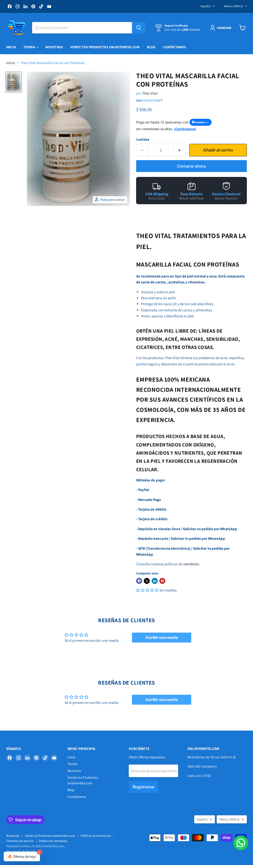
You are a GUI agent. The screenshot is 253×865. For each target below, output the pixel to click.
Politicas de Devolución (96, 836)
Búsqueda (13, 836)
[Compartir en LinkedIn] (155, 581)
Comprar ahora (191, 166)
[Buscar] (138, 27)
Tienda (29, 47)
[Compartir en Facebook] (139, 581)
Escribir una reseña (162, 637)
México (233, 6)
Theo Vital (150, 93)
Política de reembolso (53, 841)
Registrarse (143, 786)
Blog (151, 47)
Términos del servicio (20, 841)
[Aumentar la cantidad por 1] (179, 150)
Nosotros (54, 47)
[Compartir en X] (147, 581)
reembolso (191, 564)
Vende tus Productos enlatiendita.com (105, 47)
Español (206, 6)
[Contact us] (240, 843)
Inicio (11, 47)
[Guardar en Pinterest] (162, 581)
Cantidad (142, 139)
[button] (147, 590)
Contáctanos (174, 47)
